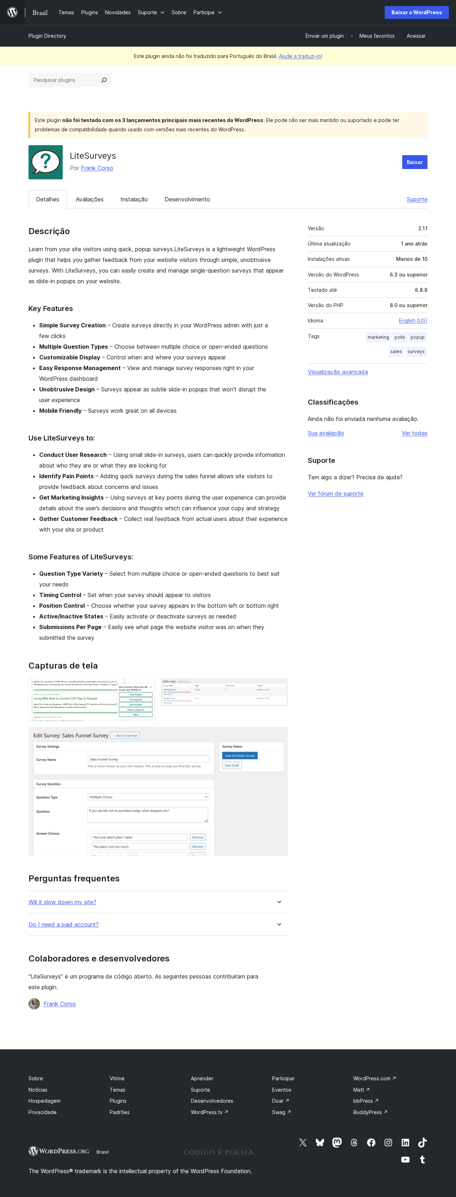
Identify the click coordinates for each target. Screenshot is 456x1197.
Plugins (118, 1101)
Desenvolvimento (187, 199)
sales (396, 351)
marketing (378, 337)
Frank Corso (97, 168)
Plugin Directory (47, 36)
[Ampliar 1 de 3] (145, 687)
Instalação (134, 199)
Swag (281, 1112)
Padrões (120, 1112)
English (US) (413, 320)
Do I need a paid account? (63, 924)
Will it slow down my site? (62, 902)
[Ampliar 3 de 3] (278, 736)
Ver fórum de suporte (335, 493)
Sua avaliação (326, 433)
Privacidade (42, 1112)
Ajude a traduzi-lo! (300, 56)
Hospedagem (44, 1101)
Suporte (417, 199)
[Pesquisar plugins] (104, 80)
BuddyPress (370, 1112)
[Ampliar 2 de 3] (278, 687)
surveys (416, 351)
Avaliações (90, 199)
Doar (281, 1101)
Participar (283, 1078)
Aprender (202, 1078)
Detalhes (47, 199)
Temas (117, 1090)
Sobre (35, 1078)
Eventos (281, 1090)
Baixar (415, 162)
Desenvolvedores (212, 1101)
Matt (361, 1090)
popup (418, 337)
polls (400, 337)
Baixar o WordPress (417, 12)
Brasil (103, 1152)
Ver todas (415, 433)
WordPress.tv (210, 1112)
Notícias (37, 1090)
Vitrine (117, 1078)
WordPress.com (375, 1078)
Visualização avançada (338, 371)
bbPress (366, 1101)
